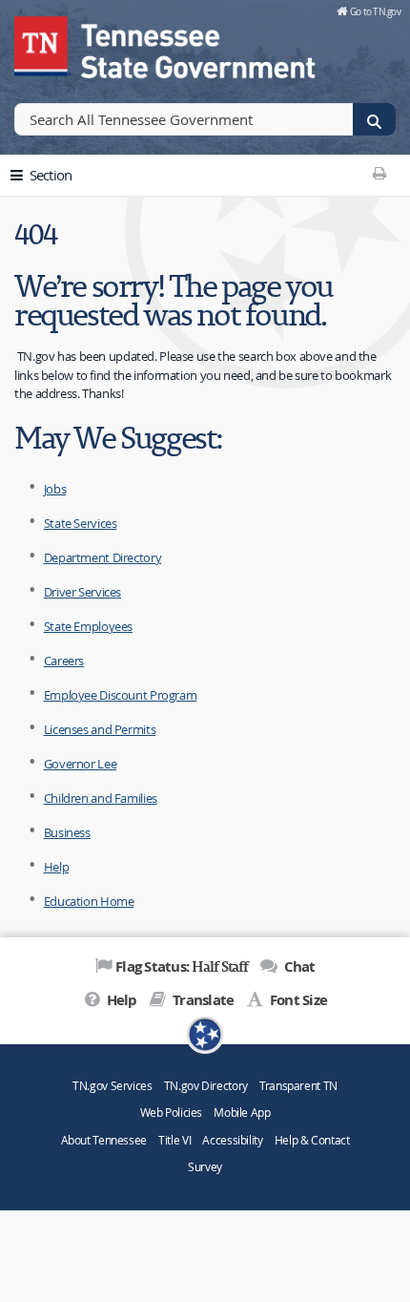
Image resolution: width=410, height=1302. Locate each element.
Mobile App (242, 1112)
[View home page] (43, 43)
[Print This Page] (379, 172)
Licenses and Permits (100, 729)
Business (67, 832)
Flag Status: (181, 966)
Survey (205, 1167)
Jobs (55, 488)
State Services (80, 523)
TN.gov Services (112, 1086)
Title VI (174, 1140)
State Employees (88, 626)
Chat (297, 966)
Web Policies (171, 1112)
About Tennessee (104, 1140)
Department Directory (103, 557)
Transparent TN (298, 1086)
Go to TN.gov (375, 11)
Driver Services (82, 591)
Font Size (297, 1000)
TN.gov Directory (206, 1086)
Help (57, 866)
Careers (64, 660)
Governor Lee (80, 763)
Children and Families (100, 798)
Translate (202, 1000)
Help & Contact (312, 1140)
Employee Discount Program (120, 695)
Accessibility (232, 1140)
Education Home (89, 901)
